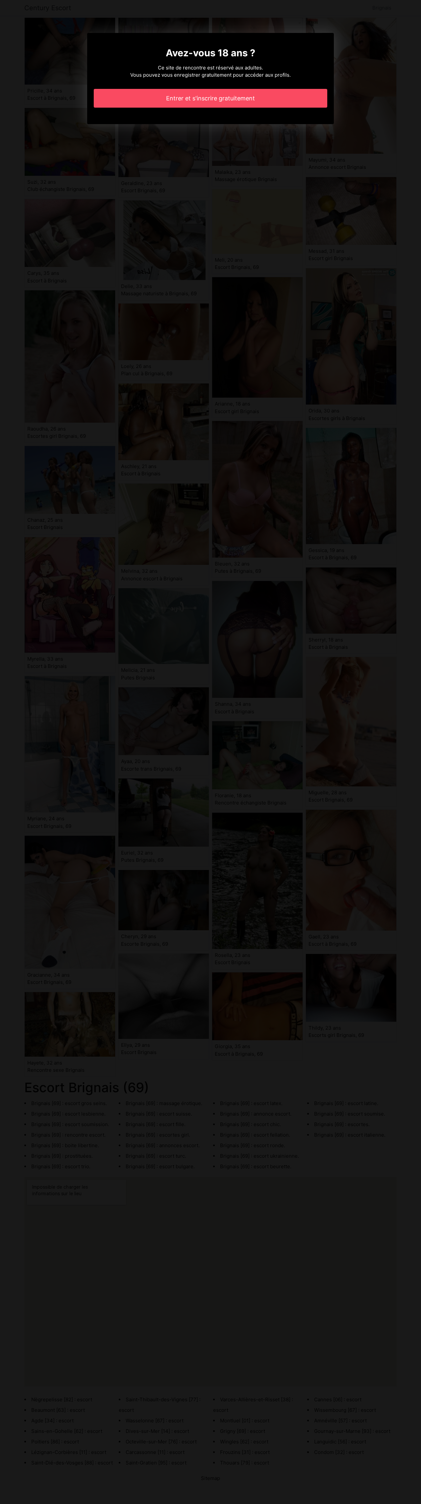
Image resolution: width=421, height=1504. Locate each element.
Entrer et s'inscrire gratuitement (210, 98)
